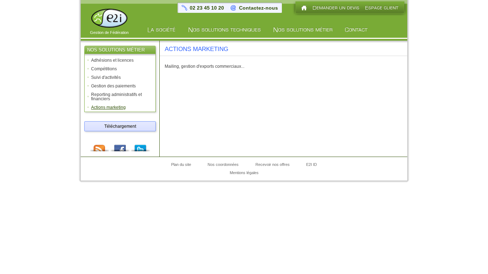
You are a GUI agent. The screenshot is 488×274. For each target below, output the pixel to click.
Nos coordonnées (223, 165)
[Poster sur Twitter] (140, 146)
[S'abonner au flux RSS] (99, 146)
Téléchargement (120, 126)
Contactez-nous (258, 8)
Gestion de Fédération (109, 32)
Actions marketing (108, 107)
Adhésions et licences (112, 60)
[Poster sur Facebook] (120, 146)
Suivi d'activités (106, 77)
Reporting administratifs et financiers (116, 96)
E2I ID (311, 165)
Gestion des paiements (113, 85)
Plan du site (181, 165)
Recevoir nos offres (272, 165)
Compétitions (104, 68)
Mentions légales (244, 173)
